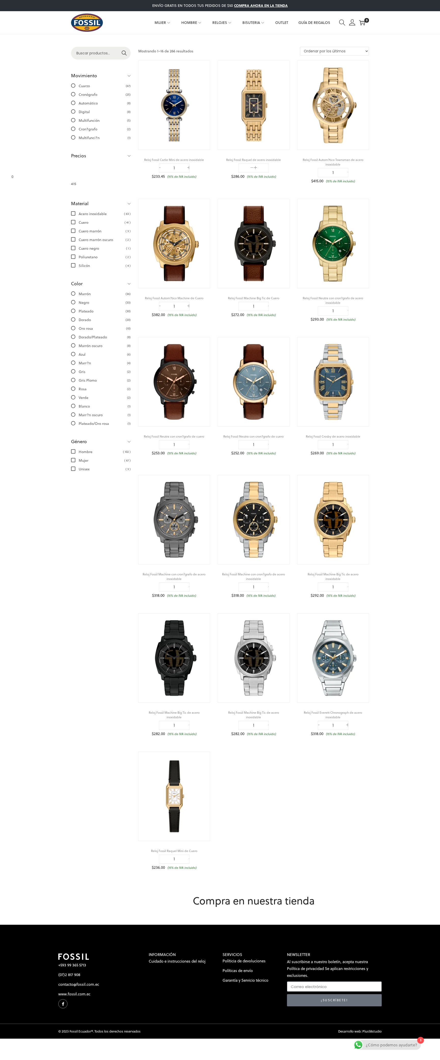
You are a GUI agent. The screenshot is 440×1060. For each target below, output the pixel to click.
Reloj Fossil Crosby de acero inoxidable (333, 436)
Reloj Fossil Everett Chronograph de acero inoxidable (333, 714)
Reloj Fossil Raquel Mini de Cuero (174, 851)
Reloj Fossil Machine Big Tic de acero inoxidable (333, 576)
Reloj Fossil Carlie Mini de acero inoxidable (174, 160)
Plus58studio (372, 1031)
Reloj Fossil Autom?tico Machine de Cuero (174, 298)
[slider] (41, 176)
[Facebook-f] (62, 1003)
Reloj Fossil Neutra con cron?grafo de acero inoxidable (333, 300)
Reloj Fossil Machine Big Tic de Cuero (253, 298)
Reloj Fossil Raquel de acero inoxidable (253, 160)
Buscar (121, 55)
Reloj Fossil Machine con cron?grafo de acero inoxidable (174, 576)
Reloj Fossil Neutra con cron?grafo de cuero (174, 436)
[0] (362, 23)
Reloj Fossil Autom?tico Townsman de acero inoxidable (333, 162)
